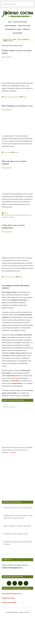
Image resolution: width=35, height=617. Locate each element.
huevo (6, 97)
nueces (6, 277)
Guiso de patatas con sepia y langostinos (17, 526)
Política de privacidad (9, 602)
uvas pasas (12, 277)
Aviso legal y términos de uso (12, 593)
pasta (16, 328)
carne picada (8, 152)
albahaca (24, 215)
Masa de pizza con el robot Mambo (14, 162)
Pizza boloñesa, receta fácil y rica (17, 105)
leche (10, 97)
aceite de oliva (9, 215)
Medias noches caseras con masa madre (17, 51)
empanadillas (14, 381)
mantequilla (17, 97)
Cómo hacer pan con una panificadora (13, 226)
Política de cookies (8, 598)
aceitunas (17, 215)
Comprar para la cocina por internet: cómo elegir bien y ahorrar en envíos (18, 516)
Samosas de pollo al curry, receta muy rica (18, 507)
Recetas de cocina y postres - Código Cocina (17, 14)
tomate (12, 217)
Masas (25, 97)
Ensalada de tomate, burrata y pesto (16, 533)
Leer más (13, 452)
